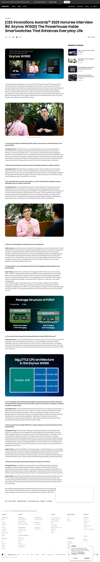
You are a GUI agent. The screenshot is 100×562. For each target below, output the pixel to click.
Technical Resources (22, 529)
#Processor (49, 501)
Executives (86, 522)
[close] (90, 489)
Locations (85, 536)
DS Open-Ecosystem (38, 519)
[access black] (2, 554)
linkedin (13, 37)
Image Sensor (4, 529)
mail (17, 37)
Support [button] (19, 6)
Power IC (3, 534)
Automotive (4, 543)
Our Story (85, 519)
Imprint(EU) (43, 554)
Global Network (37, 524)
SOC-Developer (37, 529)
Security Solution (5, 532)
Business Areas (86, 521)
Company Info (86, 517)
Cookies (31, 554)
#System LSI (43, 501)
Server (3, 542)
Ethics (85, 527)
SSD (2, 521)
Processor (4, 527)
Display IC (4, 530)
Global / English (52, 2)
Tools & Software (21, 538)
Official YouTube (97, 555)
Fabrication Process (22, 530)
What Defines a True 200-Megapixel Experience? (86, 59)
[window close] (90, 546)
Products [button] (14, 6)
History (85, 524)
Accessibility (37, 554)
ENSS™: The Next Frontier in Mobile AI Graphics (86, 51)
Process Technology (55, 519)
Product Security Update (23, 524)
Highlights (69, 541)
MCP (3, 526)
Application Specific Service (56, 527)
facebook (6, 37)
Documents (20, 540)
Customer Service (21, 521)
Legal (27, 554)
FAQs (19, 542)
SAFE (52, 522)
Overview (20, 537)
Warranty (20, 543)
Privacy (23, 554)
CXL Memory (4, 524)
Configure (75, 558)
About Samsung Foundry (56, 517)
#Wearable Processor (22, 501)
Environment (69, 543)
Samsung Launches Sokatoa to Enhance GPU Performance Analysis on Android (86, 76)
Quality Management (22, 519)
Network (3, 545)
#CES (6, 501)
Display (3, 535)
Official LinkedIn (95, 555)
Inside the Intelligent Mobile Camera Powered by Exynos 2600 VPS (86, 68)
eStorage (3, 522)
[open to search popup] (91, 6)
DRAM (3, 519)
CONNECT (53, 532)
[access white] (5, 554)
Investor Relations (87, 526)
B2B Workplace (37, 527)
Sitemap (69, 554)
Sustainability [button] (80, 6)
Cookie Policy (74, 554)
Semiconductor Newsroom (89, 529)
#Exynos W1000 (12, 501)
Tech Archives (53, 529)
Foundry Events (54, 524)
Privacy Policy (81, 552)
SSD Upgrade (20, 546)
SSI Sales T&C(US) (50, 554)
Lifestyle (3, 548)
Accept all (86, 558)
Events (68, 519)
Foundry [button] (25, 6)
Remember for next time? (41, 2)
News (68, 517)
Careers (85, 539)
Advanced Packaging (55, 521)
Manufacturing (54, 526)
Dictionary (20, 532)
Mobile (3, 547)
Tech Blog (7, 511)
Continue (67, 2)
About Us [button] (87, 6)
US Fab (52, 530)
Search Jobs (86, 541)
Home (3, 511)
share (20, 37)
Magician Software (21, 545)
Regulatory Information (22, 522)
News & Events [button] (71, 6)
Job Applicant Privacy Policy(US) (60, 554)
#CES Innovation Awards (33, 501)
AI (2, 540)
